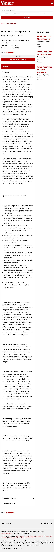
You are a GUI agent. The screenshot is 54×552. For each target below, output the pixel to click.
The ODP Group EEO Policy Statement (34, 536)
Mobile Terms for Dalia (31, 537)
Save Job (18, 56)
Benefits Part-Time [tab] (9, 504)
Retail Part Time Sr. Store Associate (44, 70)
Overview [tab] (6, 67)
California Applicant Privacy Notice (16, 537)
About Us (7, 523)
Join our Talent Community (18, 59)
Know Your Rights (20, 536)
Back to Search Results (8, 23)
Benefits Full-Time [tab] (9, 498)
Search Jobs (12, 523)
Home (2, 523)
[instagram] (45, 523)
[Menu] (52, 3)
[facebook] (41, 523)
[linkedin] (51, 523)
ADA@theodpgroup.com (6, 533)
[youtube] (48, 523)
